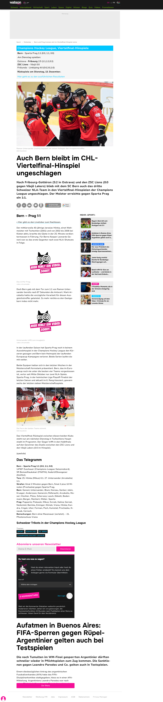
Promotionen (108, 7)
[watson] (15, 2)
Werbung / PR (41, 697)
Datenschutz (84, 697)
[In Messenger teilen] (24, 205)
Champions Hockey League (30, 535)
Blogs (84, 7)
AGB (73, 697)
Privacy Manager (100, 697)
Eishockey (27, 42)
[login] (3, 698)
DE (108, 3)
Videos (97, 7)
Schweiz (14, 7)
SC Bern (43, 531)
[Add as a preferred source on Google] (53, 205)
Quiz (91, 7)
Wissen (76, 7)
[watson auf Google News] (66, 205)
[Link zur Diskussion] (35, 205)
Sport (46, 7)
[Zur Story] (65, 655)
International (25, 7)
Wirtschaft (38, 7)
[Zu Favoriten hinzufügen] (41, 205)
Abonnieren (65, 549)
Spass (61, 7)
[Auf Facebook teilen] (19, 205)
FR (114, 3)
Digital (69, 7)
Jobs (53, 697)
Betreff (21, 580)
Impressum (63, 697)
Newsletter (27, 697)
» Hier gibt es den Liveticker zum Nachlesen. (39, 222)
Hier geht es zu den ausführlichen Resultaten (41, 76)
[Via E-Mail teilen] (29, 205)
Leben (54, 7)
